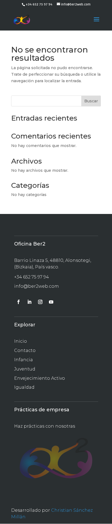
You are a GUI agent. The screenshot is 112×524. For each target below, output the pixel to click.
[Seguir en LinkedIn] (29, 302)
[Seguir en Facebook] (18, 302)
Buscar (91, 101)
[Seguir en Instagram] (40, 302)
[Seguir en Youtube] (51, 302)
